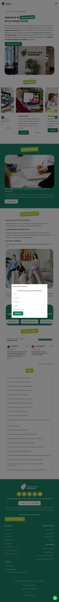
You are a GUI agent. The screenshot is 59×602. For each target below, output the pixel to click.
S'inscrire (18, 313)
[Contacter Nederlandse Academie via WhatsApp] (55, 598)
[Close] (46, 286)
